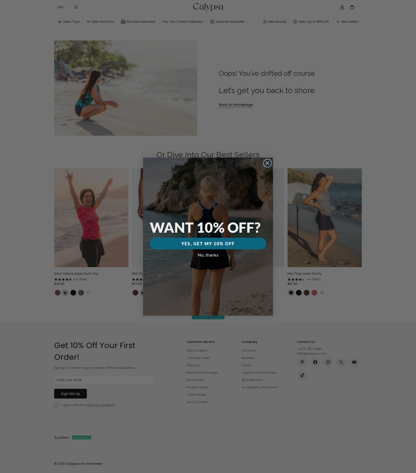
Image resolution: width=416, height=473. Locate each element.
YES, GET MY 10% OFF (208, 243)
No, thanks (208, 255)
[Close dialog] (267, 163)
